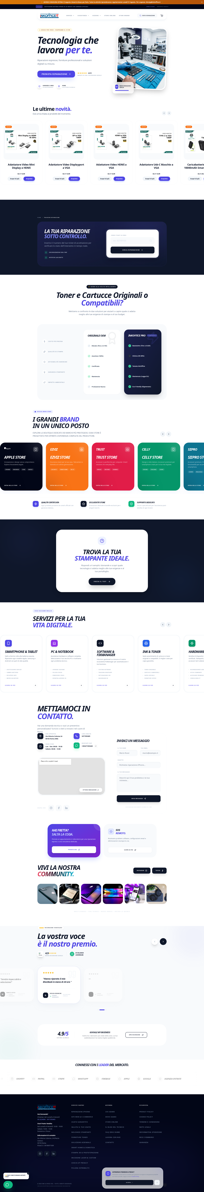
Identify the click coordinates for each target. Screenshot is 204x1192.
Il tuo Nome (122, 748)
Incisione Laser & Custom (83, 1158)
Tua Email (144, 748)
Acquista (29, 179)
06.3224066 (41, 1119)
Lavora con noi (112, 1137)
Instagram (140, 870)
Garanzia (143, 1142)
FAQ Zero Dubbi (112, 1132)
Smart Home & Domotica (83, 1147)
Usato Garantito (79, 1122)
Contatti (109, 1142)
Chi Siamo (110, 1112)
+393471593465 (87, 746)
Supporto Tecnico (162, 6)
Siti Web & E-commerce (82, 1117)
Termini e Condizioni (149, 1122)
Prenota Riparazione (54, 74)
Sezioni (95, 15)
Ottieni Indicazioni (90, 790)
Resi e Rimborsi (146, 1137)
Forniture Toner (79, 1137)
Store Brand (124, 15)
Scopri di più (14, 179)
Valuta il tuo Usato (81, 1127)
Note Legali (145, 1127)
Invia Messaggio (137, 798)
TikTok (158, 870)
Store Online (110, 15)
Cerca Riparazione (131, 250)
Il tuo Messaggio (124, 772)
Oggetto (120, 760)
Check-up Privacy (79, 1163)
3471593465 (51, 1119)
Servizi (69, 15)
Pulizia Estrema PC (80, 1168)
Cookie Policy (146, 1117)
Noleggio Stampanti (81, 1132)
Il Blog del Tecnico (114, 1127)
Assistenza (82, 15)
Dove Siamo (110, 1117)
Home (39, 217)
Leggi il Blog (150, 6)
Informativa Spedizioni (150, 1132)
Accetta (128, 1182)
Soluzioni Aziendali (81, 1142)
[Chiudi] (202, 2)
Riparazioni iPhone (80, 1112)
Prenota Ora (72, 849)
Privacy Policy (146, 1112)
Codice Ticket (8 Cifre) (118, 235)
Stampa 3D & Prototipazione (84, 1153)
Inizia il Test (100, 581)
